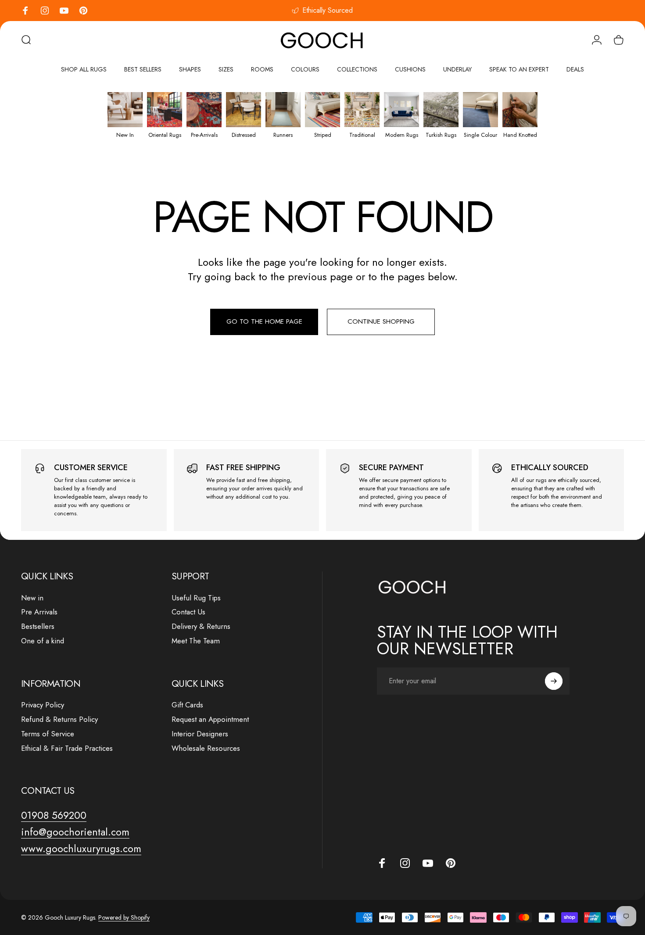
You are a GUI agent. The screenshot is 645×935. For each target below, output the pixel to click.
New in (32, 598)
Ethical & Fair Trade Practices (67, 748)
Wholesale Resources (206, 748)
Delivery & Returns (201, 626)
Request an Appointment (210, 719)
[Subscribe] (554, 681)
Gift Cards (187, 705)
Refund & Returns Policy (59, 719)
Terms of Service (47, 734)
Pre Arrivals (39, 612)
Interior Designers (200, 734)
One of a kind (42, 641)
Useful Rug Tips (196, 598)
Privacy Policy (42, 705)
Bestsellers (37, 626)
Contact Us (188, 612)
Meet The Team (196, 641)
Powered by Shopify (124, 917)
